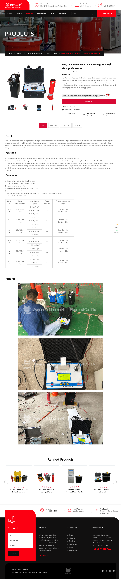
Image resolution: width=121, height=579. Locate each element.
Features (53, 125)
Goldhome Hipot (16, 570)
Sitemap (25, 570)
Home (9, 13)
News (52, 13)
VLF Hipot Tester (11, 38)
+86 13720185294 (51, 511)
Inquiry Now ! (89, 102)
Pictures (77, 125)
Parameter (66, 125)
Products (29, 13)
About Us (19, 13)
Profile (43, 125)
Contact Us (62, 13)
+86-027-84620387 (101, 548)
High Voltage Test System (34, 53)
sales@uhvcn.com (78, 511)
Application (41, 13)
